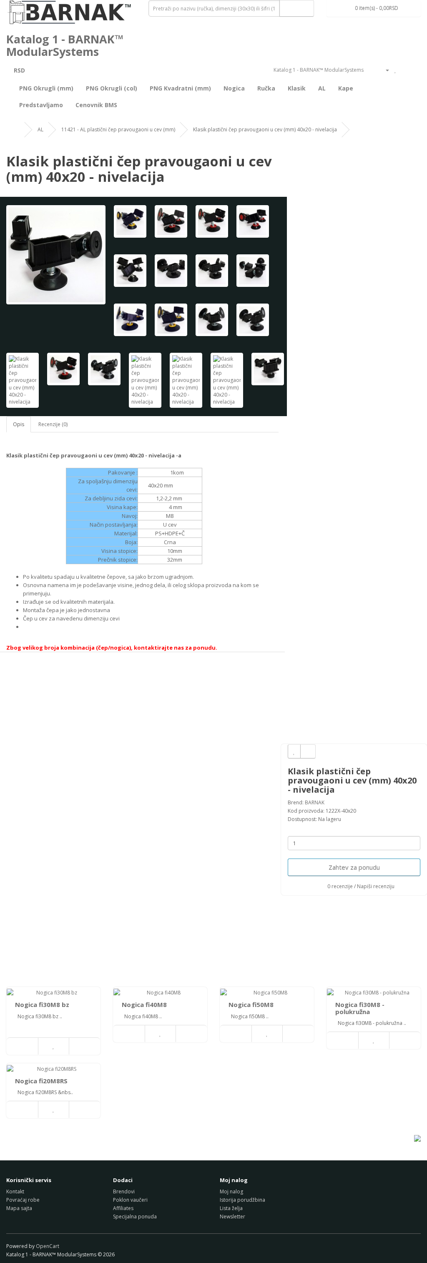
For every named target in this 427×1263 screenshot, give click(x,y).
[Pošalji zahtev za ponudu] (414, 69)
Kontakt (15, 1191)
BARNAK (314, 802)
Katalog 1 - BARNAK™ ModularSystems (64, 45)
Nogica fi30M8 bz (42, 1004)
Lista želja (231, 1208)
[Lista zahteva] (404, 69)
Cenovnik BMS (96, 105)
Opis (18, 424)
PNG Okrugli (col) (111, 88)
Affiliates (123, 1208)
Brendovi (124, 1191)
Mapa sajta (19, 1208)
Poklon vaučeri (130, 1199)
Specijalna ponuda (135, 1216)
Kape (345, 88)
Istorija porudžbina (242, 1199)
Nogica (234, 88)
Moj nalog (231, 1191)
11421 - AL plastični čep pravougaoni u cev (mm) (118, 129)
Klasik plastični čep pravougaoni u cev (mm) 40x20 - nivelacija (265, 129)
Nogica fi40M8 (144, 1004)
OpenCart (47, 1246)
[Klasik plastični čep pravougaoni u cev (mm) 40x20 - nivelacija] (55, 254)
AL (322, 88)
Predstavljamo (41, 105)
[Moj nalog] (384, 69)
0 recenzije (340, 886)
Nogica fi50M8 (251, 1004)
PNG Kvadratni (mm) (180, 88)
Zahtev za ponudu (354, 867)
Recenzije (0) (53, 424)
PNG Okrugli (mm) (46, 88)
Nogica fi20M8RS (41, 1081)
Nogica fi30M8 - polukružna (359, 1008)
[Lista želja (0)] (395, 69)
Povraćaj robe (23, 1199)
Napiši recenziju (375, 886)
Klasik (297, 88)
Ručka (266, 88)
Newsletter (232, 1216)
